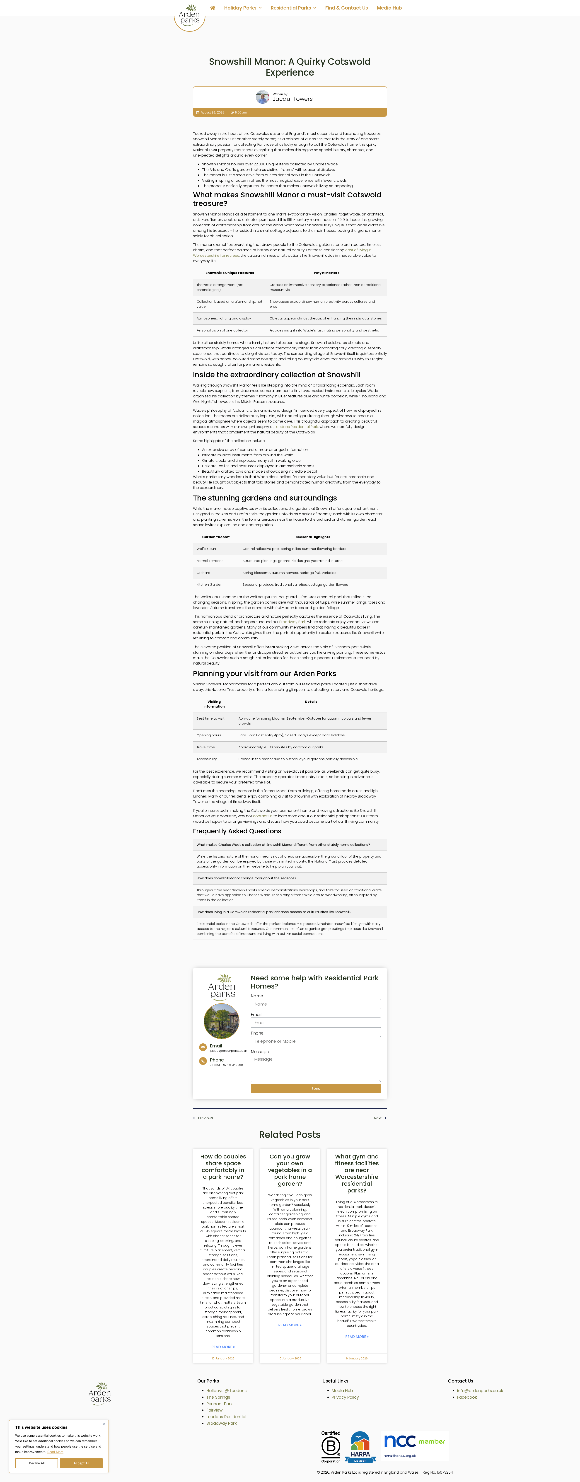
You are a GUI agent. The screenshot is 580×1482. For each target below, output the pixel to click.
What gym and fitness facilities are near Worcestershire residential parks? (357, 1173)
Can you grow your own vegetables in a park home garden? (290, 1170)
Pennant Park (219, 1404)
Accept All (81, 1463)
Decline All (36, 1463)
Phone (257, 1033)
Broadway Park (292, 621)
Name (257, 996)
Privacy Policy (345, 1397)
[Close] (104, 1423)
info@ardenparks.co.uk (480, 1390)
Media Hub (389, 8)
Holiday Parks (240, 8)
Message (260, 1051)
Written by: (280, 94)
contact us (263, 816)
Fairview (214, 1410)
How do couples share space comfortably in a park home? (223, 1167)
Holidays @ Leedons (226, 1390)
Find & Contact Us (346, 8)
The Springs (218, 1397)
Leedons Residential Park (296, 426)
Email (256, 1014)
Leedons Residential (226, 1416)
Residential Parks (291, 8)
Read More (55, 1452)
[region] (59, 1446)
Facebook (467, 1397)
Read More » (223, 1347)
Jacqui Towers (293, 99)
